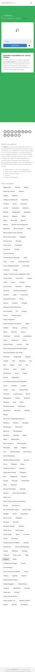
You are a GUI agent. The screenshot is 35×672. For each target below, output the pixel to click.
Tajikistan (15, 551)
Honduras (6, 357)
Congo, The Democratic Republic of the (16, 274)
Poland (5, 481)
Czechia (21, 282)
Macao (28, 394)
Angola (5, 195)
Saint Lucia (7, 497)
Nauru (25, 435)
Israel (20, 365)
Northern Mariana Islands (11, 460)
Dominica (6, 290)
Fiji (17, 311)
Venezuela (6, 592)
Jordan (22, 369)
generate (16, 45)
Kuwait (5, 377)
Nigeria (23, 448)
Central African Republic (11, 257)
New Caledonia (8, 443)
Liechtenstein (23, 390)
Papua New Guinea (9, 472)
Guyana (19, 344)
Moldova (6, 423)
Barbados (27, 212)
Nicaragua (6, 448)
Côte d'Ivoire (7, 286)
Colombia (26, 266)
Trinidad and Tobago (10, 563)
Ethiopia (24, 303)
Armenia (6, 204)
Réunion (6, 493)
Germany (24, 328)
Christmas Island (23, 262)
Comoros (6, 270)
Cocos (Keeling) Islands (11, 266)
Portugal (15, 481)
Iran (30, 361)
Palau (22, 464)
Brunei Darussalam (9, 237)
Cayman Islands (8, 253)
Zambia (14, 605)
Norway (26, 460)
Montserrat (19, 427)
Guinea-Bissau (8, 344)
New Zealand (21, 443)
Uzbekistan (16, 588)
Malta (22, 402)
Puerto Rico (25, 481)
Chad (25, 257)
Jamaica (6, 369)
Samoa (5, 505)
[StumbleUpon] (5, 135)
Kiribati (25, 373)
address (8, 15)
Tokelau (6, 559)
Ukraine (23, 576)
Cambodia (18, 245)
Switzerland (7, 547)
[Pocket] (8, 135)
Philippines (14, 476)
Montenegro (7, 427)
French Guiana (16, 315)
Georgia (15, 328)
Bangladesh (16, 212)
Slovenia (16, 522)
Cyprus (13, 282)
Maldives (6, 402)
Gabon (27, 324)
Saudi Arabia (26, 509)
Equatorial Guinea (9, 299)
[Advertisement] (17, 94)
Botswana (6, 229)
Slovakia (6, 522)
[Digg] (23, 131)
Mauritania (6, 410)
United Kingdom (8, 584)
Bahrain (5, 212)
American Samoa (9, 191)
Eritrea (21, 299)
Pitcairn (23, 476)
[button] (29, 45)
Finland (24, 311)
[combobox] (17, 41)
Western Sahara (24, 600)
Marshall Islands (8, 406)
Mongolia (25, 423)
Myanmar (6, 435)
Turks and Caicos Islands (11, 571)
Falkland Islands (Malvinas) (12, 307)
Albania (17, 187)
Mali (14, 402)
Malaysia (27, 398)
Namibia (16, 435)
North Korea (27, 452)
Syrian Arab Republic (22, 547)
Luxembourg (17, 394)
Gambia (5, 328)
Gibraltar (14, 332)
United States (22, 584)
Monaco (15, 423)
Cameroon (6, 249)
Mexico (5, 414)
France (5, 315)
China (12, 262)
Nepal (5, 439)
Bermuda (14, 220)
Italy (26, 365)
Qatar (5, 485)
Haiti (27, 344)
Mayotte (27, 410)
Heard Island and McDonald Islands (15, 348)
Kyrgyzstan (15, 377)
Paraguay (23, 472)
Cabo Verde (7, 245)
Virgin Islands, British (10, 596)
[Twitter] (8, 131)
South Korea (19, 530)
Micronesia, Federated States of (13, 419)
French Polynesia (9, 319)
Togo (26, 555)
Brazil (29, 229)
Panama (22, 468)
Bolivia (5, 224)
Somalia (21, 526)
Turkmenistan (7, 567)
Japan (15, 369)
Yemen (5, 605)
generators (10, 18)
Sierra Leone (7, 518)
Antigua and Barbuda (10, 200)
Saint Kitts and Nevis (19, 493)
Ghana (5, 332)
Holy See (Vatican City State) (13, 352)
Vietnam (17, 592)
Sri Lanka (26, 534)
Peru (4, 476)
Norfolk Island (15, 452)
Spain (17, 534)
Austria (5, 208)
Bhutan (23, 220)
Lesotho (23, 386)
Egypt (15, 295)
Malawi (17, 398)
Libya (13, 390)
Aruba (15, 204)
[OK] (12, 135)
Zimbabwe (24, 605)
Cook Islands (7, 278)
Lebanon (14, 386)
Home (3, 18)
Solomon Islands (9, 526)
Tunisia (23, 563)
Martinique (21, 406)
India (13, 361)
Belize (24, 216)
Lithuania (6, 394)
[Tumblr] (26, 131)
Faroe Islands (7, 311)
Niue (4, 452)
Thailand (6, 555)
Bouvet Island (18, 229)
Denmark (19, 286)
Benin (5, 220)
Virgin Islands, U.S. (9, 600)
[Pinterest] (12, 131)
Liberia (5, 390)
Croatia (29, 278)
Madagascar (7, 398)
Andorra (21, 191)
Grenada (17, 336)
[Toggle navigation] (31, 3)
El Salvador (24, 295)
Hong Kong (17, 357)
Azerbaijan (15, 208)
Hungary (28, 357)
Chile (5, 262)
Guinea (24, 340)
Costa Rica (19, 278)
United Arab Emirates (10, 580)
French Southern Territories (12, 324)
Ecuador (6, 295)
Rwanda (22, 489)
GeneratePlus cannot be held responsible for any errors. (17, 671)
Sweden (26, 543)
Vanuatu (27, 588)
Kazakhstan (7, 373)
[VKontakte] (16, 135)
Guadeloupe (27, 336)
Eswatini (15, 303)
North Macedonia (9, 456)
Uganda (14, 576)
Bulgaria (23, 237)
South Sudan (7, 534)
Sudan (5, 538)
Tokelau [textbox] (6, 41)
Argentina (24, 200)
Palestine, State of (9, 468)
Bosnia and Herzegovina (20, 224)
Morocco (6, 431)
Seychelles (24, 514)
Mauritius (17, 410)
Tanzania (25, 551)
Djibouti (28, 286)
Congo (15, 270)
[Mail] (19, 135)
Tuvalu (26, 571)
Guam (5, 340)
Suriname (14, 538)
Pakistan (14, 464)
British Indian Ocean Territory (13, 233)
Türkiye (5, 576)
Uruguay (6, 588)
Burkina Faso (7, 241)
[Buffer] (19, 131)
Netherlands (15, 439)
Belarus (5, 216)
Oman (5, 464)
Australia (24, 204)
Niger (16, 448)
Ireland (12, 365)
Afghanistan (7, 187)
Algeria (26, 187)
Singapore (18, 518)
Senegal (6, 514)
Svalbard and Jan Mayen (11, 543)
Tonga (14, 559)
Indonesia (22, 361)
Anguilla (15, 195)
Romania (14, 485)
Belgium (15, 216)
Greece (23, 332)
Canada (16, 249)
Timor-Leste (17, 555)
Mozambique (17, 431)
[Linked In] (16, 131)
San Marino (15, 505)
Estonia (5, 303)
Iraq (4, 365)
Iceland (5, 361)
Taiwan (5, 551)
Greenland (6, 336)
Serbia (14, 514)
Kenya (17, 373)
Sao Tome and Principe (11, 509)
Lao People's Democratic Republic (15, 381)
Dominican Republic (20, 290)
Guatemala (14, 340)
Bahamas (26, 208)
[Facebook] (5, 131)
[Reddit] (30, 131)
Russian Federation (9, 489)
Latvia (5, 386)
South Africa (7, 530)
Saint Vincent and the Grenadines (14, 501)
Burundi (18, 241)
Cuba (5, 282)
